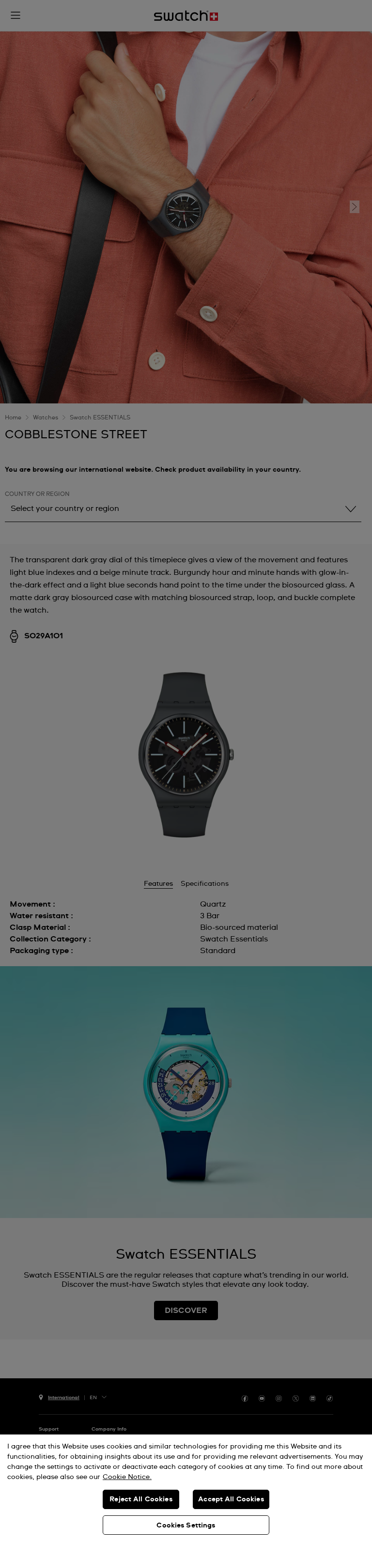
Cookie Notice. (127, 1477)
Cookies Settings (185, 1525)
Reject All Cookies (140, 1499)
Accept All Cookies (231, 1499)
